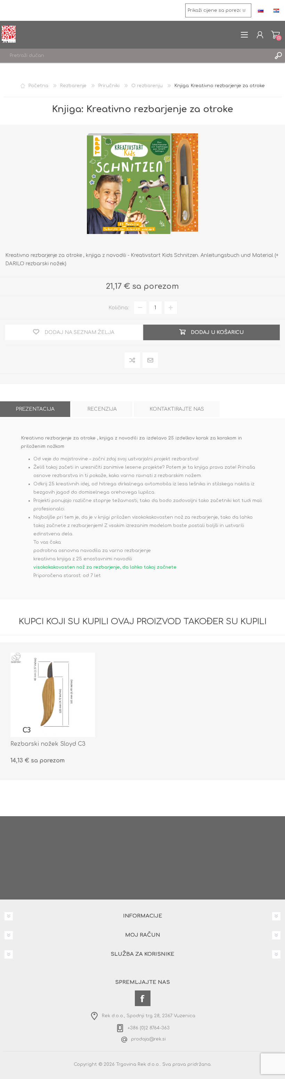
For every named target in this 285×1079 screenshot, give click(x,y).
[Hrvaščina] (276, 10)
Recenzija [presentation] (102, 409)
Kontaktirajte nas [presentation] (176, 409)
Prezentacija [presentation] (35, 409)
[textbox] (135, 55)
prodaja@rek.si (148, 1039)
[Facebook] (142, 998)
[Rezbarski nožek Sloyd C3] (52, 695)
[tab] (35, 409)
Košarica (275, 34)
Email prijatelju (150, 360)
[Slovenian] (261, 10)
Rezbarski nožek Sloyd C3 (48, 744)
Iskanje (278, 55)
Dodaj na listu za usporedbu (132, 360)
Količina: (118, 307)
